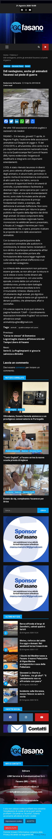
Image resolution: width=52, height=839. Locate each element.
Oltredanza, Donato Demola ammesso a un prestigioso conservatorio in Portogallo (26, 397)
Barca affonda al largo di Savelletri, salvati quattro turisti (10, 628)
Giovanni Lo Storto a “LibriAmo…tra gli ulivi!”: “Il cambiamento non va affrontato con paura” (10, 678)
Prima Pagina (11, 410)
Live (45, 47)
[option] (26, 629)
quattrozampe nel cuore (28, 327)
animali (13, 327)
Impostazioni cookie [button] (14, 821)
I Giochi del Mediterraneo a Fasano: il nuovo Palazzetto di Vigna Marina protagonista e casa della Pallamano (10, 662)
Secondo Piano (17, 66)
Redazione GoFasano (12, 83)
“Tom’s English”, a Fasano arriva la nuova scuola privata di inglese (26, 438)
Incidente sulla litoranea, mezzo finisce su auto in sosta (10, 695)
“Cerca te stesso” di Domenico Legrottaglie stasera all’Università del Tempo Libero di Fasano (24, 337)
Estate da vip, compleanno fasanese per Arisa (26, 479)
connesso (20, 367)
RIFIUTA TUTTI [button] (11, 828)
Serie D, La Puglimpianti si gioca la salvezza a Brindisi (21, 350)
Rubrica (7, 66)
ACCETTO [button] (30, 821)
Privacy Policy (40, 834)
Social (27, 66)
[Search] (39, 47)
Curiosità (9, 492)
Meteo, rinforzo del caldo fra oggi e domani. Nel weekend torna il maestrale (10, 645)
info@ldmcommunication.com (26, 791)
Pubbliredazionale (13, 451)
